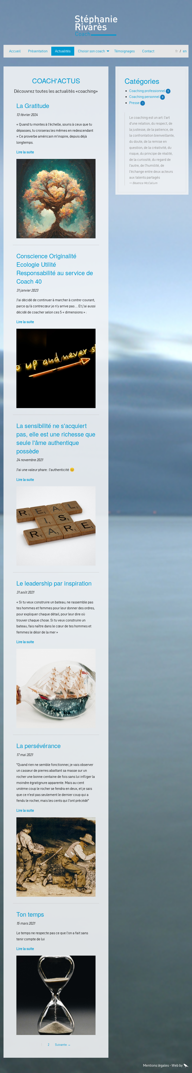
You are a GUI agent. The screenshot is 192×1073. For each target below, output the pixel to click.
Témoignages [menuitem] (124, 51)
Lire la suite (25, 152)
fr (176, 51)
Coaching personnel (144, 97)
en (185, 51)
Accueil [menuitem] (15, 51)
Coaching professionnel (147, 91)
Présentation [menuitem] (38, 51)
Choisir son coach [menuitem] (91, 51)
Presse (134, 103)
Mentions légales (156, 1065)
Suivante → (63, 1044)
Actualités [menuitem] (62, 51)
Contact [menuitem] (148, 51)
